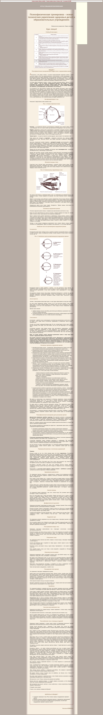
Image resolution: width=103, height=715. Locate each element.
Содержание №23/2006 (67, 1)
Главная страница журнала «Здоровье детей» (54, 1)
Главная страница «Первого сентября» (39, 1)
